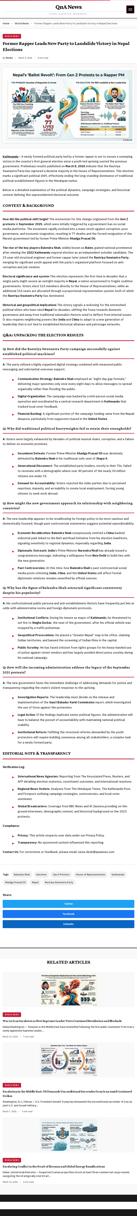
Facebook (68, 914)
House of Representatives (90, 874)
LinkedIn (68, 924)
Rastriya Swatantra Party (59, 882)
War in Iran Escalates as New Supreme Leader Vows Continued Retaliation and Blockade (62, 1021)
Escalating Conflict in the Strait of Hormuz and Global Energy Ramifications (54, 1166)
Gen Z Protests (61, 874)
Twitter (68, 903)
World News (22, 23)
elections (41, 874)
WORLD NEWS (12, 36)
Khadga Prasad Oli (15, 882)
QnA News (68, 6)
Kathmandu (118, 874)
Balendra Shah (22, 874)
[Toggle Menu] (130, 10)
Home (6, 23)
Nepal (35, 882)
